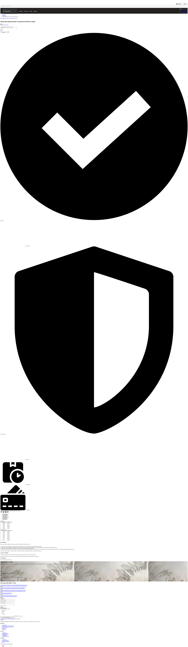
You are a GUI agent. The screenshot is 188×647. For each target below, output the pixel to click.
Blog (3, 642)
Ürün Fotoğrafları (3, 617)
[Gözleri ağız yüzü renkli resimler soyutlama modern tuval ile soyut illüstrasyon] (12, 587)
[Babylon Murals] (1, 2)
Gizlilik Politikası (5, 634)
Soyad (2, 600)
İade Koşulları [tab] (5, 516)
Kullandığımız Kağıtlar (5, 641)
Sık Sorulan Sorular (5, 633)
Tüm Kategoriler (7, 11)
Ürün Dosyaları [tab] (5, 519)
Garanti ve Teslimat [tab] (5, 517)
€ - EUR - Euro (183, 11)
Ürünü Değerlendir (3, 558)
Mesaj (2, 605)
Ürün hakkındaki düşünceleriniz (6, 616)
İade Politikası (4, 635)
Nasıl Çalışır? (4, 639)
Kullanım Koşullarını (11, 618)
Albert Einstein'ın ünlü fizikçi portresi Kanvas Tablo (8, 596)
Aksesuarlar (35, 11)
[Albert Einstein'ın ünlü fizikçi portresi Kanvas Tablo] (8, 595)
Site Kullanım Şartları (5, 636)
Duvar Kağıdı (20, 11)
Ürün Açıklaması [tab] (5, 514)
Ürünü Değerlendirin (5, 608)
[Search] (186, 6)
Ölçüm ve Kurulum (5, 640)
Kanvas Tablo (26, 11)
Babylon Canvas (5, 24)
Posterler (30, 11)
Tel (2, 602)
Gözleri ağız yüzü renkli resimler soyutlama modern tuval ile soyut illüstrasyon (12, 588)
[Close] (4, 598)
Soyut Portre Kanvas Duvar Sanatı (5, 593)
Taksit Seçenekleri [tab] (5, 515)
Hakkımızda (4, 632)
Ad (2, 599)
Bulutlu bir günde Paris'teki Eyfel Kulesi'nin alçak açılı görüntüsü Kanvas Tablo (12, 591)
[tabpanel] (94, 531)
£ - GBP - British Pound (184, 12)
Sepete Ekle (3, 32)
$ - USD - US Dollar (183, 10)
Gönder (2, 619)
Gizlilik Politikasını (4, 618)
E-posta (3, 601)
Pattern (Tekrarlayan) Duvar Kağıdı (7, 626)
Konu (2, 603)
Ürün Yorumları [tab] (5, 518)
